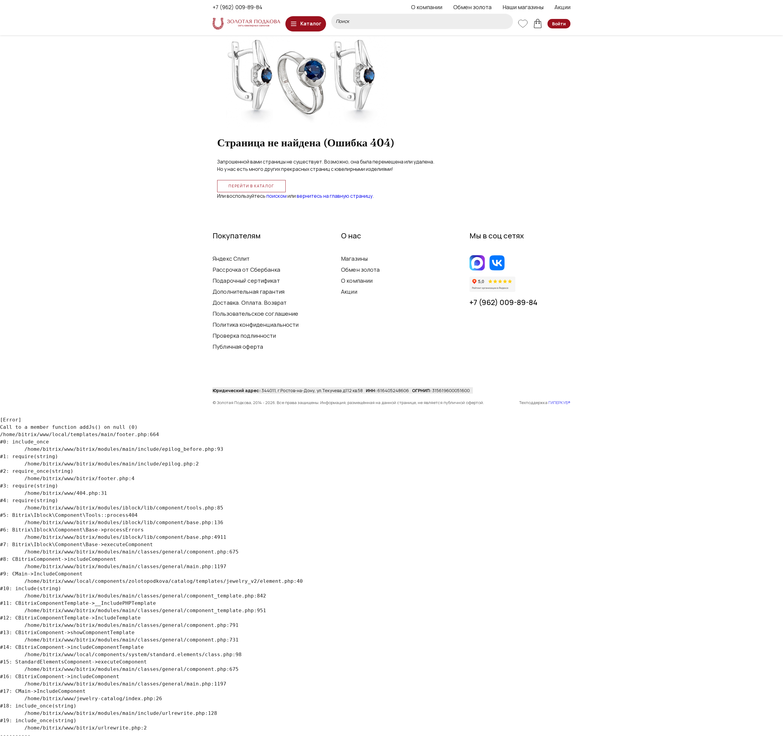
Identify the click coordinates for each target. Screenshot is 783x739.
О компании (426, 7)
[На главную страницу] (246, 23)
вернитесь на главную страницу (335, 196)
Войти (559, 24)
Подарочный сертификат (246, 280)
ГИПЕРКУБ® (559, 402)
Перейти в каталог (251, 186)
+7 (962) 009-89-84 (237, 7)
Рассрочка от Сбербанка (246, 269)
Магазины (354, 258)
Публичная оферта (238, 346)
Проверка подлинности (244, 335)
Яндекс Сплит (231, 258)
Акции (562, 7)
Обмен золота (472, 7)
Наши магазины (523, 7)
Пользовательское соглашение (256, 313)
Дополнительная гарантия (248, 291)
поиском (276, 196)
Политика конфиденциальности (256, 324)
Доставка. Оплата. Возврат (250, 302)
